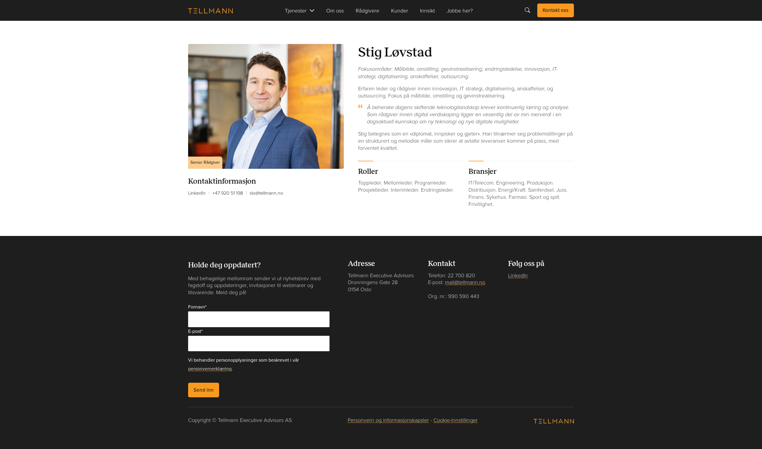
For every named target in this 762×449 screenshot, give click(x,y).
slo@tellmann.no (266, 193)
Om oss (335, 10)
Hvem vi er (200, 30)
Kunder (399, 10)
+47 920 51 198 (228, 193)
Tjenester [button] (296, 10)
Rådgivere (367, 10)
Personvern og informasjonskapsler (388, 420)
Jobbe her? (460, 10)
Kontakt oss (556, 10)
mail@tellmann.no (465, 282)
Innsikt (427, 10)
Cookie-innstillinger (455, 420)
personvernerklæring (210, 369)
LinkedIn (197, 193)
